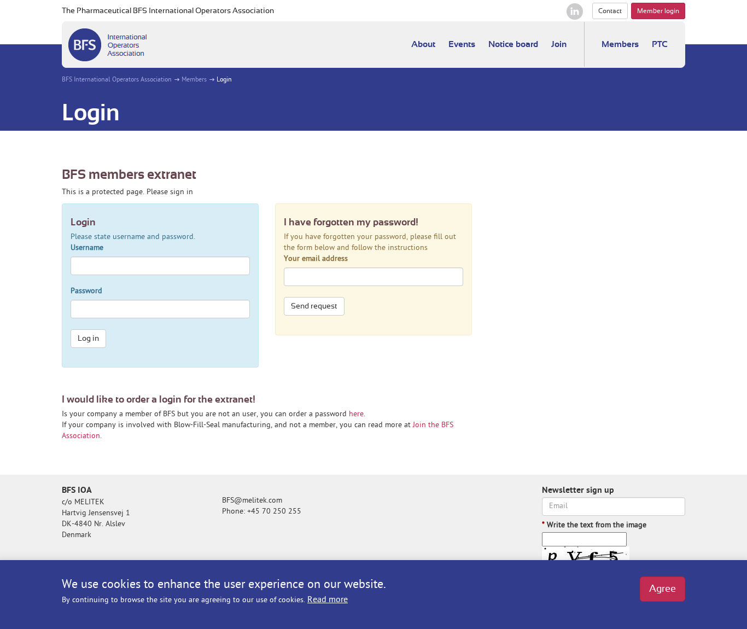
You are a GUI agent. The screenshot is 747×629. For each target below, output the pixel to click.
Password (86, 291)
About (423, 44)
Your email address (316, 259)
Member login (658, 11)
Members (620, 44)
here (356, 414)
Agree (662, 589)
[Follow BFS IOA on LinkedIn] (575, 11)
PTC (660, 44)
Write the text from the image (594, 525)
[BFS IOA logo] (107, 44)
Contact (610, 11)
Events (461, 44)
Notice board (513, 44)
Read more (327, 600)
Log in (88, 338)
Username (87, 248)
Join (559, 44)
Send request (314, 306)
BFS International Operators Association (117, 80)
